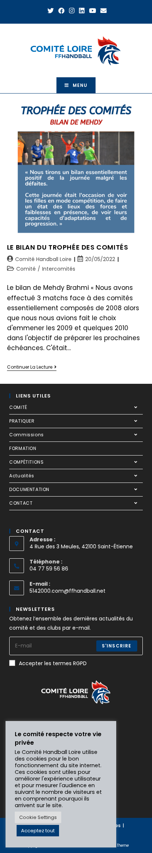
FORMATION (22, 448)
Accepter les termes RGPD (53, 663)
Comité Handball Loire (43, 259)
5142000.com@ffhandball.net (68, 591)
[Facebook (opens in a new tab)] (61, 10)
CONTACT (20, 503)
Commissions (26, 434)
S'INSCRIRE (117, 646)
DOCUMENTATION (29, 489)
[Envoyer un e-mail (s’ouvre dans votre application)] (102, 10)
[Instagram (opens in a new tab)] (72, 10)
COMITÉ (18, 407)
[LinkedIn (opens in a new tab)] (82, 10)
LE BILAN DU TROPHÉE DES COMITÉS (67, 247)
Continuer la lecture (31, 367)
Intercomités (58, 269)
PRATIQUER (21, 421)
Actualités (21, 476)
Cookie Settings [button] (38, 817)
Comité (26, 269)
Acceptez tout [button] (38, 830)
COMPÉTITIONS (26, 462)
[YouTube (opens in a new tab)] (92, 10)
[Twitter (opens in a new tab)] (50, 10)
